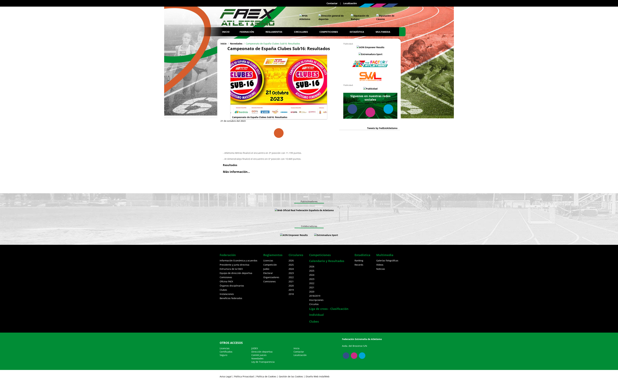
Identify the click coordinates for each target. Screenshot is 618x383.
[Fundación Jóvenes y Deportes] (343, 210)
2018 (291, 294)
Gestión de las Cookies (291, 376)
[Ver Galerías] (279, 133)
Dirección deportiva (261, 351)
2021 (291, 281)
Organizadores (271, 277)
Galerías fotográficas (387, 260)
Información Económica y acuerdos (238, 260)
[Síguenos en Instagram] (378, 5)
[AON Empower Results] (370, 47)
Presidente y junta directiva (234, 264)
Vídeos (379, 264)
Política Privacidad (244, 376)
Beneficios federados (231, 298)
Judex (266, 268)
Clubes (223, 289)
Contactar (332, 3)
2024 (291, 268)
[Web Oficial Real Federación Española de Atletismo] (305, 17)
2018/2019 (314, 295)
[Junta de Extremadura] (331, 17)
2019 (291, 289)
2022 (291, 277)
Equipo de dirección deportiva (236, 273)
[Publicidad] (370, 88)
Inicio (225, 31)
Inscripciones (316, 300)
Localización (350, 3)
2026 (291, 260)
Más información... (236, 172)
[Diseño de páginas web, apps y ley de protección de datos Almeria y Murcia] (311, 235)
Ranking (359, 260)
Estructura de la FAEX (231, 268)
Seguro (223, 355)
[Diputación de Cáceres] (385, 17)
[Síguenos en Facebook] (390, 5)
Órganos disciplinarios (232, 285)
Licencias (268, 260)
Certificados (226, 351)
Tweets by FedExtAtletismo (382, 128)
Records (359, 264)
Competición (270, 264)
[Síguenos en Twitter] (366, 5)
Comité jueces (259, 355)
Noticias (380, 268)
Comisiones (226, 277)
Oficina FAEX (226, 281)
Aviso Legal (226, 376)
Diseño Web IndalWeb (317, 376)
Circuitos (314, 304)
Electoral (268, 273)
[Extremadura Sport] (370, 54)
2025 (291, 264)
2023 (291, 273)
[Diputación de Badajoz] (360, 17)
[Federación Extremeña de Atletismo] (248, 16)
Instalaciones (227, 294)
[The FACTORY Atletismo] (370, 64)
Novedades (236, 43)
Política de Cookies (266, 376)
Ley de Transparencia (263, 361)
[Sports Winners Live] (370, 76)
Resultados (230, 165)
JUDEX (254, 348)
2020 (291, 285)
